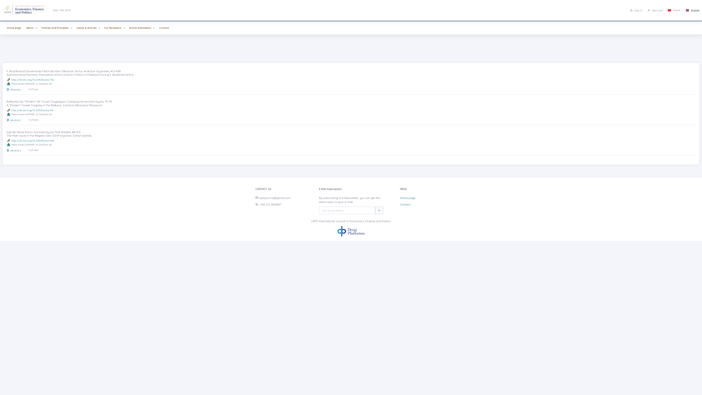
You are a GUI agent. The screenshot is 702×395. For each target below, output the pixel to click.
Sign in (638, 10)
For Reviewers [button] (113, 27)
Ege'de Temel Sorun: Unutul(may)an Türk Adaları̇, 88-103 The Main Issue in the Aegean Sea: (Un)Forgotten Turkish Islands (49, 133)
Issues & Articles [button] (87, 27)
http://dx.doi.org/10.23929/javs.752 (32, 79)
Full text (33, 89)
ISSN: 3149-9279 (62, 10)
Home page (14, 27)
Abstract (15, 89)
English (694, 10)
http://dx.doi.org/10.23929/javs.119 (32, 110)
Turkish (676, 10)
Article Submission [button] (140, 27)
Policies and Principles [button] (55, 27)
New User (657, 10)
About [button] (30, 27)
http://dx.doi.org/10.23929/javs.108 (32, 140)
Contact (164, 27)
